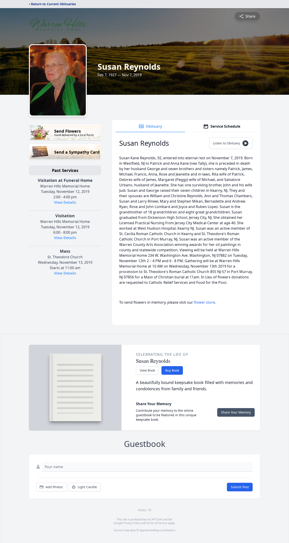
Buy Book (172, 370)
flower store (204, 302)
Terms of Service (156, 523)
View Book (147, 370)
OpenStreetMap (149, 530)
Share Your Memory (236, 412)
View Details (65, 202)
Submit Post (240, 487)
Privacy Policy (131, 523)
